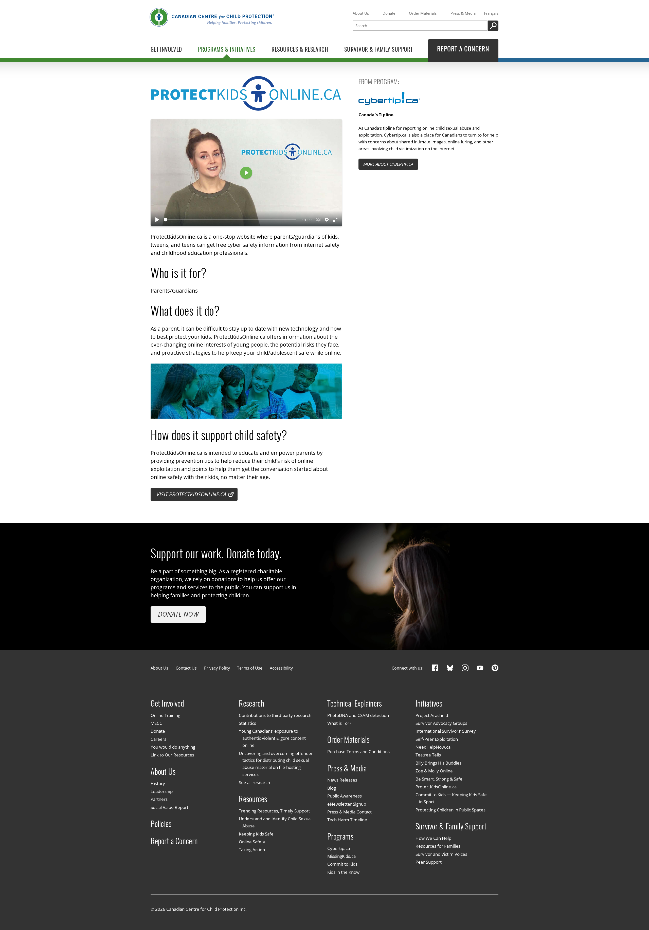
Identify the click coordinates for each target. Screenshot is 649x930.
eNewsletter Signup (346, 804)
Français (491, 13)
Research (251, 703)
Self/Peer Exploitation (437, 739)
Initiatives (429, 703)
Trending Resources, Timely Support (274, 811)
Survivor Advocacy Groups (441, 723)
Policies (161, 824)
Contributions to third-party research (275, 715)
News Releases (342, 780)
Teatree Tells (428, 755)
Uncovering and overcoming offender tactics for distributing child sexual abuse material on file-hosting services (276, 763)
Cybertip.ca (338, 848)
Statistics (247, 723)
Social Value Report (169, 807)
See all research (254, 782)
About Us (361, 13)
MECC (156, 723)
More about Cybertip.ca (388, 164)
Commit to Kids (342, 864)
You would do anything (173, 747)
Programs (340, 836)
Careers (158, 739)
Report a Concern (174, 841)
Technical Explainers (354, 703)
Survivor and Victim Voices (441, 854)
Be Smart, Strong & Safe (439, 779)
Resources (253, 798)
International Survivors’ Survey (446, 731)
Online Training (165, 715)
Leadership (162, 791)
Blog (331, 788)
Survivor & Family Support (451, 826)
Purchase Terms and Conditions (358, 751)
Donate (389, 13)
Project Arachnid (432, 715)
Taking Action (252, 850)
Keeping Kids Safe (256, 834)
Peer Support (429, 862)
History (158, 783)
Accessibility (281, 668)
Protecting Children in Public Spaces (450, 810)
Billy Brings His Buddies (438, 763)
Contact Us (186, 668)
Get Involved (167, 703)
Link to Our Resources (172, 755)
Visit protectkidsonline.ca (191, 494)
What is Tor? (339, 723)
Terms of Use (249, 668)
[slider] (230, 219)
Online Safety (252, 842)
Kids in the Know (343, 872)
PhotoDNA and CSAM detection (358, 715)
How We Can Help (433, 838)
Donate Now (178, 614)
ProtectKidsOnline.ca (436, 787)
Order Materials (423, 13)
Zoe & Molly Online (434, 771)
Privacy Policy (217, 668)
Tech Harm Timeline (347, 820)
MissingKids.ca (341, 856)
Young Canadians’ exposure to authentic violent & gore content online (272, 738)
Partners (159, 799)
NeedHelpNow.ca (433, 747)
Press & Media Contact (349, 812)
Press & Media (463, 13)
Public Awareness (344, 796)
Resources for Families (438, 846)
